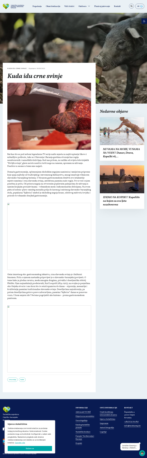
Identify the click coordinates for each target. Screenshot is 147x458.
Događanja (37, 6)
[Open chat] (142, 453)
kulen (22, 379)
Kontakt (117, 6)
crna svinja (12, 379)
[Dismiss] (139, 443)
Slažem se (30, 448)
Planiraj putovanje (102, 6)
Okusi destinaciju (53, 6)
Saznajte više (20, 443)
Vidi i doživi (69, 6)
